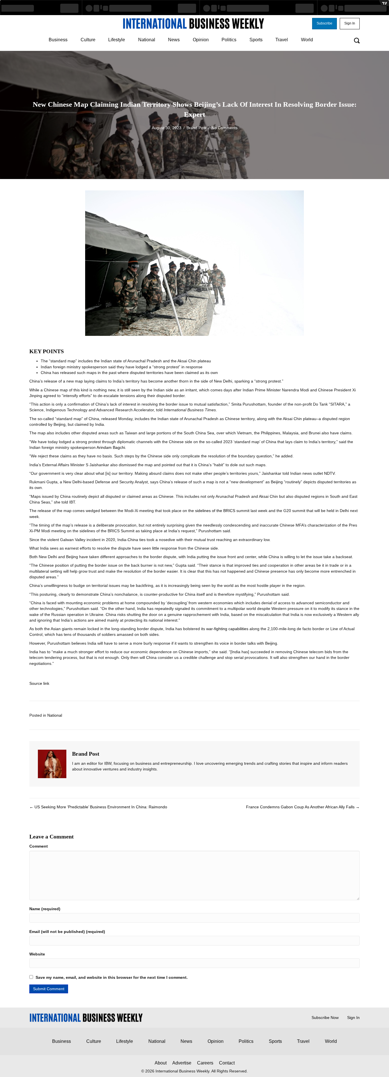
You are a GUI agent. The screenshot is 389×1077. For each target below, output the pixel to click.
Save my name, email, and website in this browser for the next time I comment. (112, 977)
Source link (39, 683)
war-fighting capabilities (227, 628)
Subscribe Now (325, 1017)
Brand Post (196, 128)
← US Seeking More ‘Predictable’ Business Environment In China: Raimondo (98, 807)
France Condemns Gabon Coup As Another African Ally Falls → (303, 807)
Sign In (353, 1017)
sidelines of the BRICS (215, 510)
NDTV (329, 473)
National (54, 715)
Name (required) (44, 909)
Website (37, 954)
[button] (324, 23)
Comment (38, 846)
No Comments (225, 128)
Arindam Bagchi (111, 447)
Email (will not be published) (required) (67, 931)
